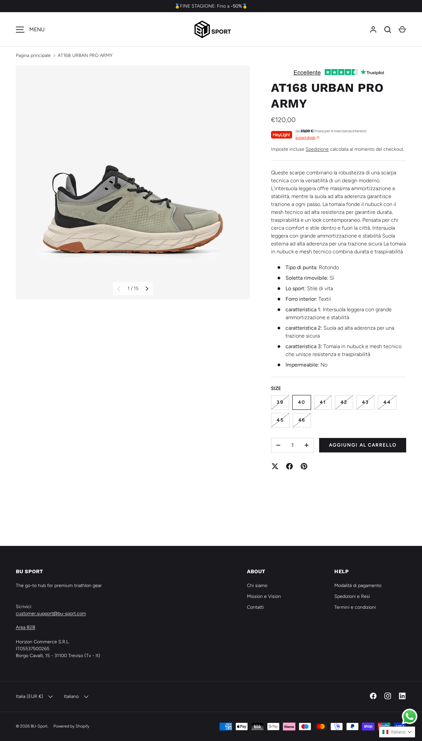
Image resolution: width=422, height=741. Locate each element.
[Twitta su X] (275, 466)
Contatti (255, 607)
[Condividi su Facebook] (289, 466)
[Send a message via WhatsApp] (410, 716)
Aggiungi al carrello (363, 445)
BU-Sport (39, 726)
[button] (402, 29)
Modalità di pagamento (357, 585)
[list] (133, 182)
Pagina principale (33, 55)
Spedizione (317, 149)
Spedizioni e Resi (352, 596)
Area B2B (25, 627)
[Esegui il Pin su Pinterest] (304, 466)
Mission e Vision (264, 596)
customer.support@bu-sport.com (51, 613)
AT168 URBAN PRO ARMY (85, 55)
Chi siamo (257, 585)
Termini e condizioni (355, 607)
